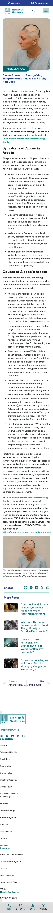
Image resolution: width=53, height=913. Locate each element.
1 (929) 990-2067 (8, 898)
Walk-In (43, 909)
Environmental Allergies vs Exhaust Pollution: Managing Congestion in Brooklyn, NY (34, 664)
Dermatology (15, 69)
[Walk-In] (43, 905)
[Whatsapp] (47, 587)
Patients (32, 909)
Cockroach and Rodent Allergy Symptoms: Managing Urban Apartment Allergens (34, 609)
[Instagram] (25, 587)
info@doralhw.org (9, 729)
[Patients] (32, 905)
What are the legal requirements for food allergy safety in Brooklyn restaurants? (34, 626)
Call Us (9, 909)
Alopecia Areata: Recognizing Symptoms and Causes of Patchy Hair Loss (24, 78)
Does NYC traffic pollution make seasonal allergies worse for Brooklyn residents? (32, 645)
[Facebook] (31, 587)
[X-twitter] (42, 587)
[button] (46, 10)
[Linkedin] (36, 587)
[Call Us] (9, 905)
